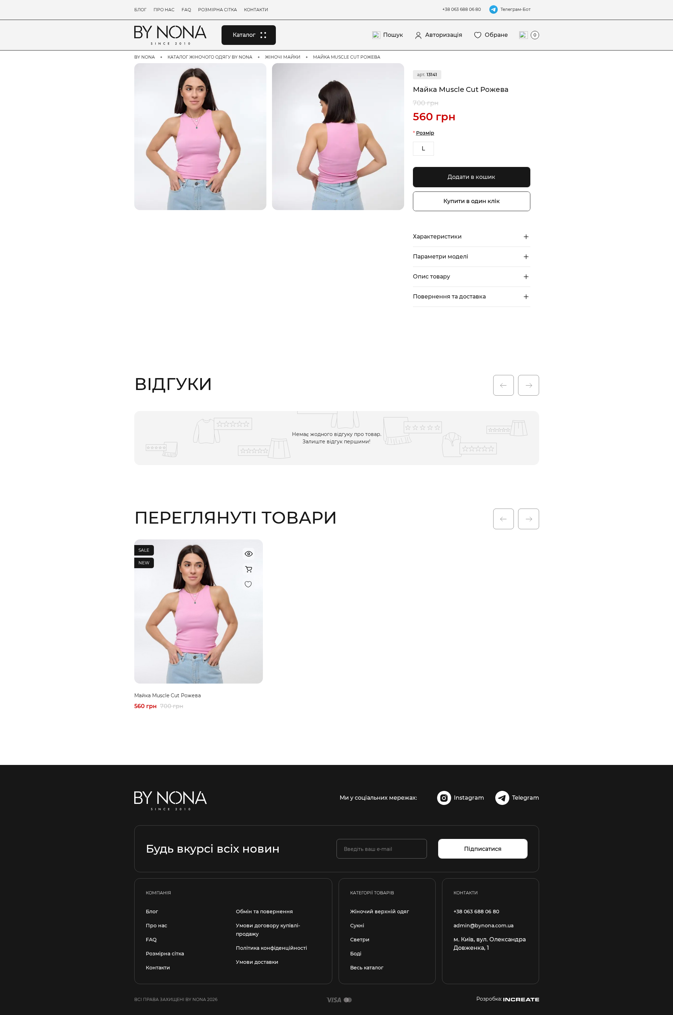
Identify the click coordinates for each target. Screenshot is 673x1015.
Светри (359, 939)
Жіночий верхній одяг (379, 911)
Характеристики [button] (437, 236)
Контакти (256, 9)
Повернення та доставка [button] (449, 296)
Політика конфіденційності (271, 948)
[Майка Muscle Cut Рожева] (200, 136)
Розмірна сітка (217, 9)
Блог (140, 9)
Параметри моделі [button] (440, 256)
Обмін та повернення (264, 911)
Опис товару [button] (431, 276)
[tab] (471, 237)
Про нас (164, 9)
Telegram (525, 797)
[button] (503, 385)
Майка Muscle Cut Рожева (167, 695)
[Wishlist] (524, 75)
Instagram (469, 797)
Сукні (357, 925)
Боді (355, 953)
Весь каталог (366, 967)
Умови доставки (257, 962)
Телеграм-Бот (516, 9)
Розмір (425, 133)
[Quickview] (248, 554)
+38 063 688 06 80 (461, 9)
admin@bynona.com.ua (484, 925)
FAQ (186, 9)
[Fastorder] (248, 569)
